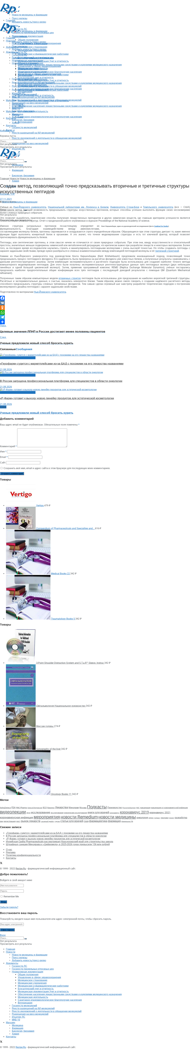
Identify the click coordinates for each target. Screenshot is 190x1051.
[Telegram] (95, 317)
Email (4, 457)
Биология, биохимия (23, 175)
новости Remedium (79, 816)
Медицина (17, 164)
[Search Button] (25, 141)
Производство (114, 807)
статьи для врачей (71, 821)
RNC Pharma (21, 808)
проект (171, 818)
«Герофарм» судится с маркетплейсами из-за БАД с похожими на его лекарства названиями (62, 363)
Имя (3, 451)
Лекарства (61, 807)
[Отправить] (95, 322)
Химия (15, 181)
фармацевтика (98, 821)
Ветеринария (25, 122)
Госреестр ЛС (19, 52)
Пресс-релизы (19, 36)
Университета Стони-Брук (124, 207)
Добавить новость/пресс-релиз (29, 41)
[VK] (95, 302)
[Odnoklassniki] (95, 307)
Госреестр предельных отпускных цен (33, 57)
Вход (2, 935)
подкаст (157, 818)
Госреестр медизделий (24, 127)
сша (86, 821)
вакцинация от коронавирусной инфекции (169, 808)
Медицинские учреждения (32, 71)
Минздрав (74, 807)
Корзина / (7, 130)
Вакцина (50, 808)
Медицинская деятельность (33, 111)
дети (28, 813)
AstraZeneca (5, 808)
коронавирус (114, 813)
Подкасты (97, 806)
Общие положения (28, 63)
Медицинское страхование (32, 46)
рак (1, 821)
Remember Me (11, 896)
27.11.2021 (6, 199)
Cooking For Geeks (161, 226)
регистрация (10, 821)
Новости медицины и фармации (29, 31)
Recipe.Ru (21, 868)
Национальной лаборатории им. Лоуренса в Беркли (78, 207)
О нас (9, 849)
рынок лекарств (30, 821)
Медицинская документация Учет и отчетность (43, 61)
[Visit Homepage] (10, 13)
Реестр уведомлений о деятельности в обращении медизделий (46, 138)
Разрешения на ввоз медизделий (30, 143)
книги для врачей (98, 812)
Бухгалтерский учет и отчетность (36, 77)
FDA (13, 807)
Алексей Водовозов (34, 808)
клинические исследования (75, 813)
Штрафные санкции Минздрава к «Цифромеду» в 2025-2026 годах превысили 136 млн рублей (58, 844)
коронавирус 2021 (160, 812)
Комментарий (8, 446)
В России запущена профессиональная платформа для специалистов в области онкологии (61, 381)
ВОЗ (45, 808)
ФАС (138, 808)
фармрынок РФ (127, 821)
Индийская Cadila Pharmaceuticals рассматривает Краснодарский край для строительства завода (59, 841)
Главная (10, 38)
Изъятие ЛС (18, 105)
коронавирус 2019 (134, 812)
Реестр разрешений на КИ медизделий (33, 132)
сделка (57, 821)
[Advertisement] (54, 21)
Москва (83, 807)
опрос (151, 818)
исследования (57, 813)
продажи (164, 818)
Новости (10, 40)
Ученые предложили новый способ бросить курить (36, 412)
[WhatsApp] (95, 312)
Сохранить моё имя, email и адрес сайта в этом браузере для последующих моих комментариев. (57, 468)
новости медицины (117, 816)
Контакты (11, 118)
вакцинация (145, 808)
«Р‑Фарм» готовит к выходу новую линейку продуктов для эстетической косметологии (57, 398)
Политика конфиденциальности (23, 855)
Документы (12, 52)
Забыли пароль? (9, 907)
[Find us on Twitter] (1, 124)
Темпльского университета (158, 207)
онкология (142, 817)
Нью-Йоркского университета (29, 207)
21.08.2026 (6, 369)
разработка (181, 817)
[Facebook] (95, 298)
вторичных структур (70, 278)
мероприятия (47, 816)
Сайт (2, 462)
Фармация (17, 170)
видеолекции (13, 811)
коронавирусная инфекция (16, 817)
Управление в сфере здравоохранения (39, 66)
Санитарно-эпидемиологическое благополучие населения (50, 116)
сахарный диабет (47, 821)
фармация (114, 821)
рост (18, 821)
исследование (40, 812)
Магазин (10, 100)
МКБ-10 (16, 108)
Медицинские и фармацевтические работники (43, 54)
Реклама (10, 852)
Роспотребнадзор (129, 808)
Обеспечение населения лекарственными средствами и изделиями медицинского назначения (70, 64)
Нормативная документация (27, 36)
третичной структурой (167, 251)
